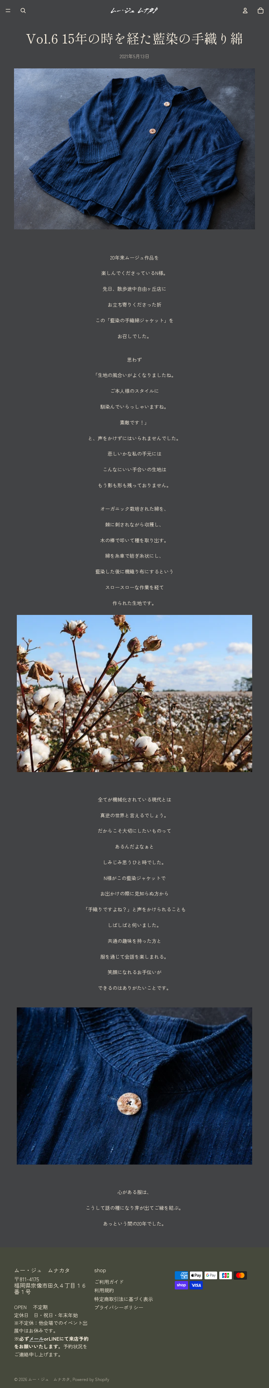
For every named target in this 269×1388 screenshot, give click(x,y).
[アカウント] (245, 10)
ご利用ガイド (109, 1281)
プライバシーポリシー (118, 1306)
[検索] (23, 10)
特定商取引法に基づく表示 (123, 1298)
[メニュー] (8, 10)
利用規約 (104, 1290)
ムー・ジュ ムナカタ (49, 1379)
